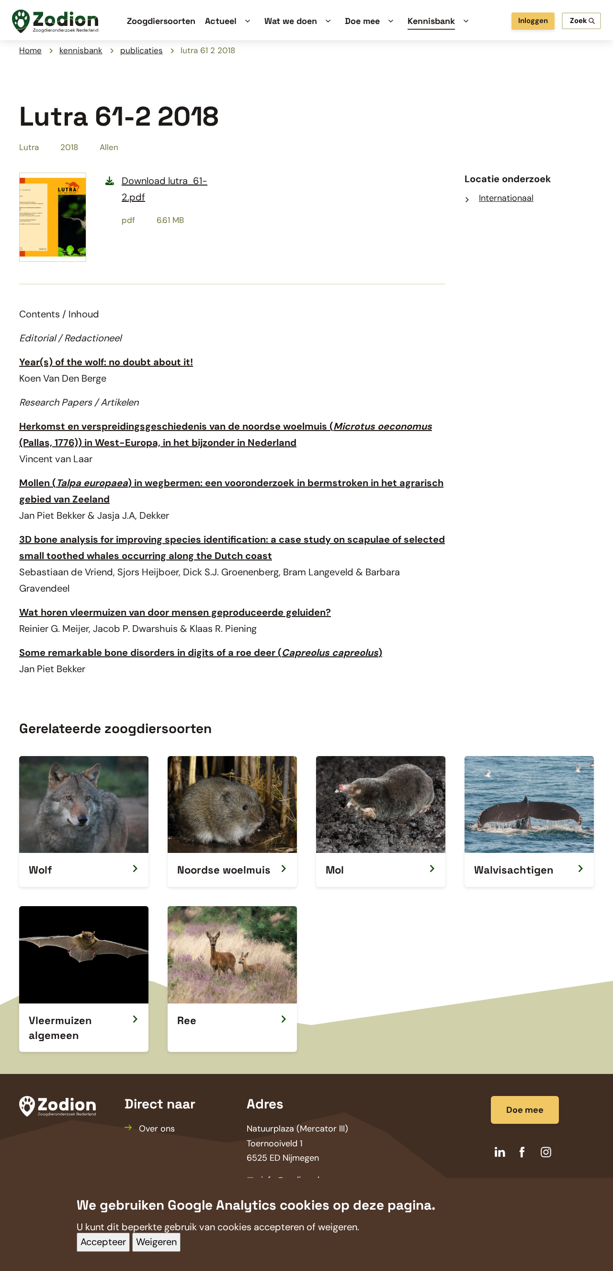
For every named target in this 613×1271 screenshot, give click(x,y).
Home (30, 50)
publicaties (141, 50)
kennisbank (80, 50)
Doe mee (525, 1110)
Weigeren (156, 1242)
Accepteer (103, 1242)
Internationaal (506, 198)
